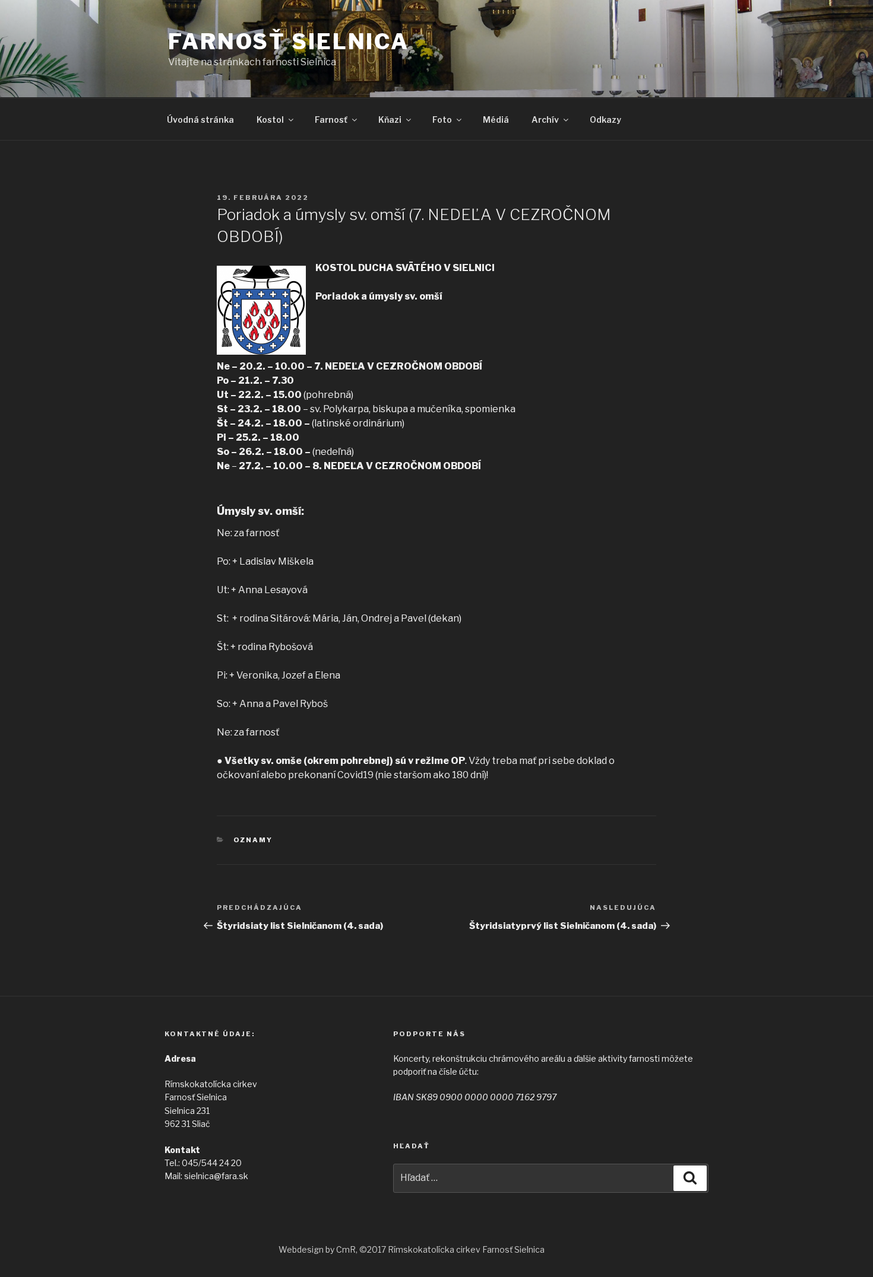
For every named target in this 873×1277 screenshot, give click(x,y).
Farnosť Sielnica (288, 41)
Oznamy (253, 840)
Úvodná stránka (200, 119)
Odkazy (605, 119)
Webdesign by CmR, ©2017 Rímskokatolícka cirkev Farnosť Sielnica (412, 1249)
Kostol (270, 119)
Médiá (496, 119)
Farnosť (331, 119)
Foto (442, 119)
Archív (545, 119)
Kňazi (389, 119)
